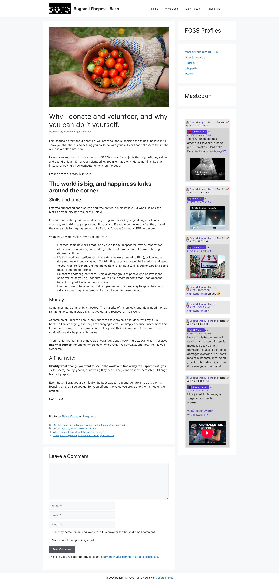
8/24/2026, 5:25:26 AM (199, 334)
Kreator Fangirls (200, 387)
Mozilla (56, 425)
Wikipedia (191, 68)
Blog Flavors (215, 8)
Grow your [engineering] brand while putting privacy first (83, 435)
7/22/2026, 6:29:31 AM (198, 390)
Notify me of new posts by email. (73, 540)
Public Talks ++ (193, 8)
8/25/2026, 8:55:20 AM (198, 307)
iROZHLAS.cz (199, 131)
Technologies (100, 425)
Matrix (189, 74)
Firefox (74, 428)
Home (154, 8)
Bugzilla (190, 63)
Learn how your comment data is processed (129, 556)
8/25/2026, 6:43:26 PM (199, 135)
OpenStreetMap (195, 57)
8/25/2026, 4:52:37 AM (199, 251)
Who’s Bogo (171, 8)
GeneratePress (164, 577)
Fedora (65, 428)
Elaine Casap (70, 416)
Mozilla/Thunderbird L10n (201, 52)
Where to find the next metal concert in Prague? (78, 432)
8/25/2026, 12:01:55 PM (198, 290)
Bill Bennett (197, 330)
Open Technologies (72, 425)
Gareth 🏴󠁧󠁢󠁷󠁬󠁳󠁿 (197, 198)
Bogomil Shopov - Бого (96, 8)
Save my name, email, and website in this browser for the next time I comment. (104, 532)
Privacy (88, 425)
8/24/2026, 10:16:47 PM (199, 202)
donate (56, 428)
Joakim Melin (198, 247)
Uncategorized (117, 425)
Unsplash (89, 416)
